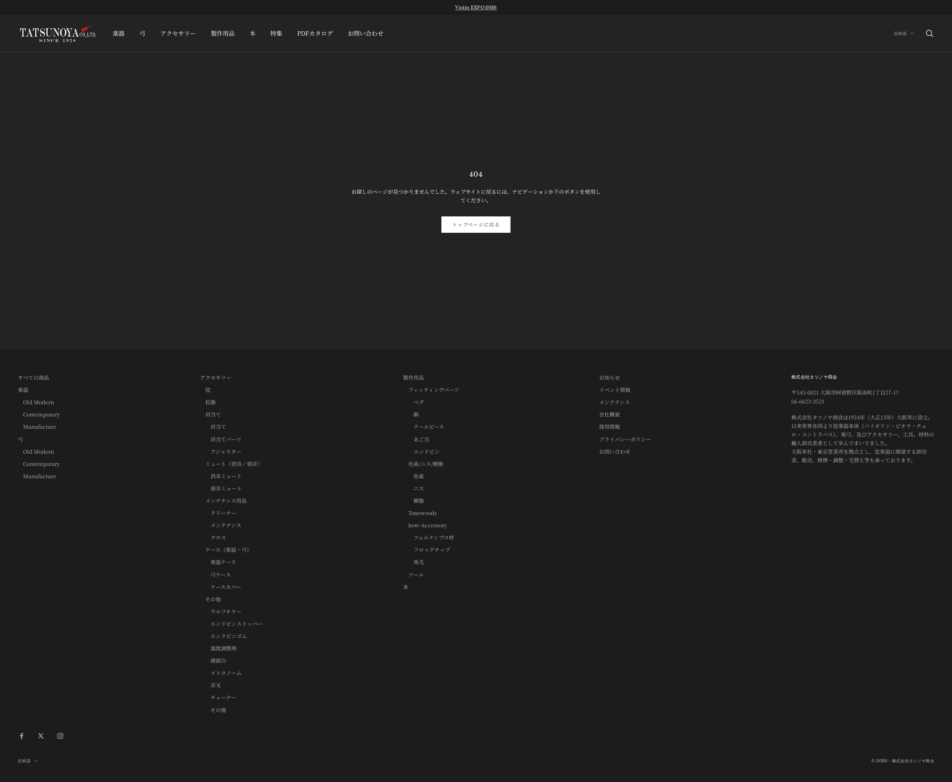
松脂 (208, 402)
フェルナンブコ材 (428, 537)
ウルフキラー (220, 611)
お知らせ (609, 377)
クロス (213, 537)
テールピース (423, 426)
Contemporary (39, 414)
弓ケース (215, 574)
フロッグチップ (426, 549)
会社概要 (609, 414)
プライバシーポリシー (625, 439)
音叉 (210, 685)
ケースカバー (220, 586)
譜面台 (213, 660)
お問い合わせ (365, 33)
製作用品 (223, 33)
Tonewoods (420, 512)
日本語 (900, 33)
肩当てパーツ (220, 439)
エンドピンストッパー (231, 623)
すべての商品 (33, 377)
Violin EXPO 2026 (475, 7)
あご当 (416, 439)
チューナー (218, 697)
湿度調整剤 (218, 648)
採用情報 (609, 426)
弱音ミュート (221, 488)
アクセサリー (178, 33)
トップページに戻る (476, 224)
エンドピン (421, 451)
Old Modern (36, 402)
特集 (276, 33)
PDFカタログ (315, 33)
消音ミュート (221, 476)
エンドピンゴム (223, 636)
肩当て (210, 414)
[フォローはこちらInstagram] (60, 736)
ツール (413, 574)
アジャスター (220, 451)
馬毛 (413, 562)
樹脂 (413, 500)
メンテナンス (220, 525)
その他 (210, 599)
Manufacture (37, 426)
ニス (413, 488)
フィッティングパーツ (431, 389)
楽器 (119, 33)
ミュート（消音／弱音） (231, 463)
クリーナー (218, 512)
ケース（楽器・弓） (226, 549)
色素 (413, 476)
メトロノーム (221, 672)
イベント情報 (614, 389)
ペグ (413, 402)
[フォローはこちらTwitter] (41, 736)
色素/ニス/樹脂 (423, 463)
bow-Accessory (425, 525)
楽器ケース (218, 562)
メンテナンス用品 (223, 500)
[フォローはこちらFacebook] (21, 736)
